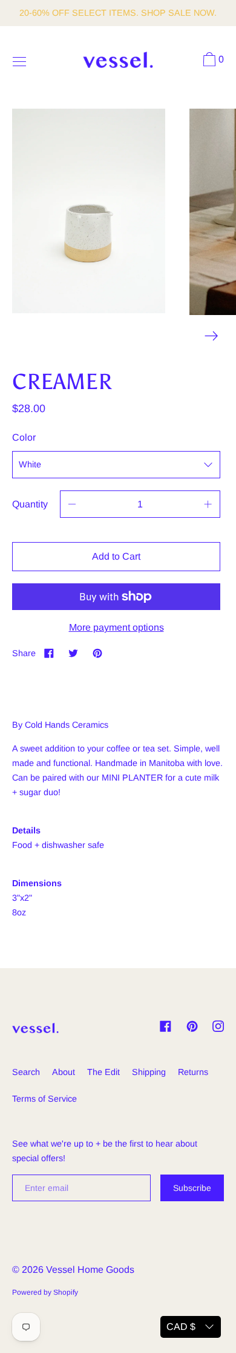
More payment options (116, 627)
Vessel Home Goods (90, 1269)
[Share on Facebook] (49, 653)
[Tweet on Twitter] (73, 653)
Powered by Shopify (45, 1292)
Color (24, 437)
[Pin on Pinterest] (97, 653)
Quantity (30, 504)
